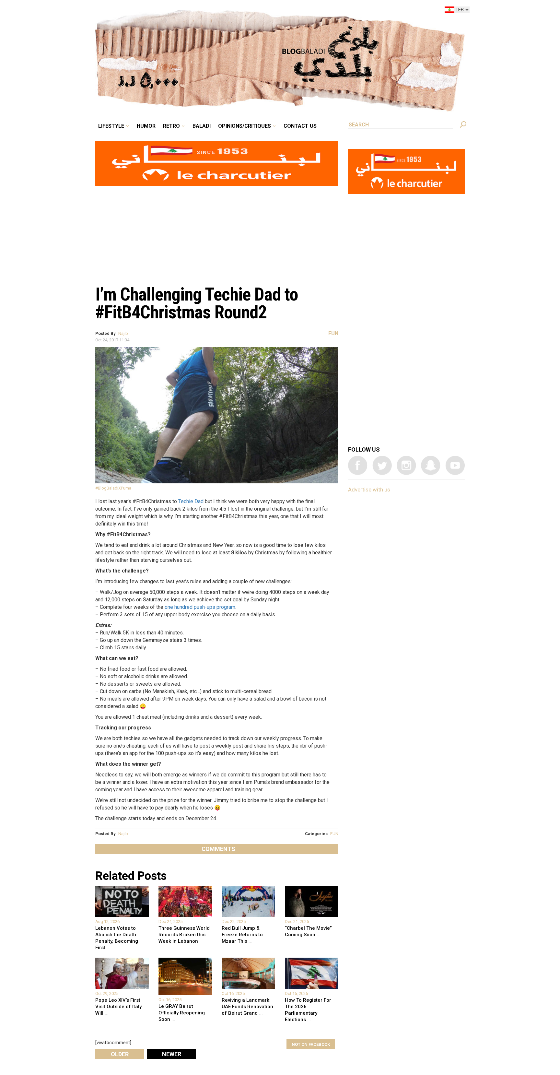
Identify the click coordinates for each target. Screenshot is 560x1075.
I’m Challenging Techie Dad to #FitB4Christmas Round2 (196, 303)
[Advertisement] (216, 232)
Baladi (242, 11)
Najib (123, 333)
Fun (333, 333)
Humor (195, 11)
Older (120, 1054)
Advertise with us (369, 489)
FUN (334, 833)
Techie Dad (191, 501)
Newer (171, 1054)
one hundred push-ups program (200, 607)
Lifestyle (165, 11)
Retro (216, 11)
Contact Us (326, 11)
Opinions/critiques (278, 11)
